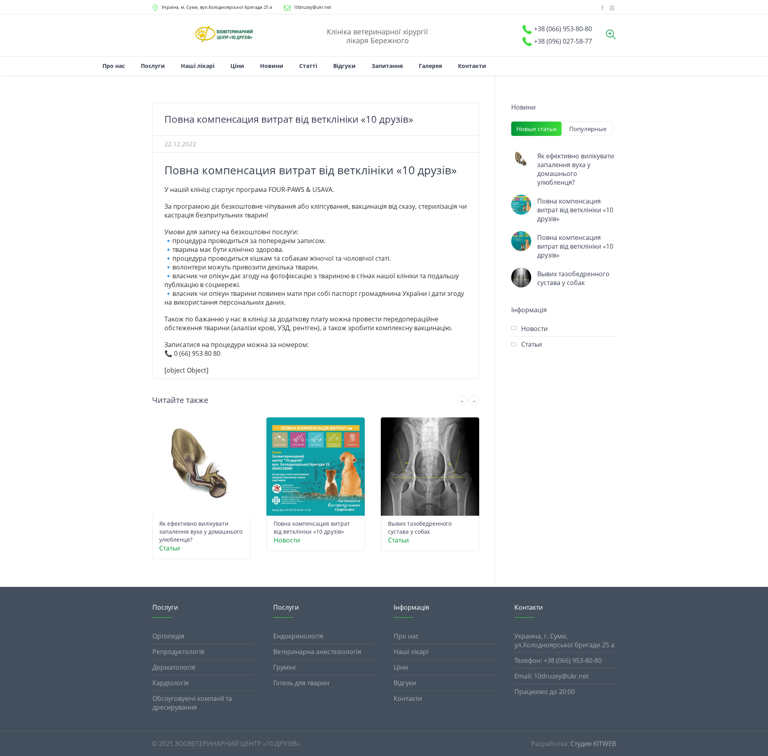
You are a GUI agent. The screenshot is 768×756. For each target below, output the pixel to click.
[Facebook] (602, 8)
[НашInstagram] (612, 8)
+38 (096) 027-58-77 (563, 41)
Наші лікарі (411, 651)
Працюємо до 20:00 (544, 691)
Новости (287, 540)
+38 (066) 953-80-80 (563, 28)
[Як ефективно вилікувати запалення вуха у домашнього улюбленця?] (521, 160)
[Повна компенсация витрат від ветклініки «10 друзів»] (521, 205)
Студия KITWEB (593, 743)
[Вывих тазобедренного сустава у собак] (521, 277)
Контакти (408, 698)
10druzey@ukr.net (312, 7)
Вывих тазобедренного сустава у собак (420, 527)
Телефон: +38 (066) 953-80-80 (558, 660)
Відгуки (405, 682)
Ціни (401, 667)
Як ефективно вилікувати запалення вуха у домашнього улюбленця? (200, 531)
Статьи (169, 548)
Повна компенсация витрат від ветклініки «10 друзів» (312, 527)
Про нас (406, 636)
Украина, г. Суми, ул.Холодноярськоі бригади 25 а (564, 640)
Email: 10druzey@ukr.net (551, 676)
